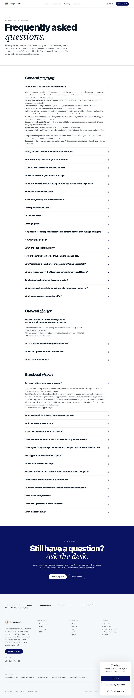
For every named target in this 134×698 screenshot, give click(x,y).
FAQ (40, 632)
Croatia (74, 624)
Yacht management (110, 629)
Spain (73, 632)
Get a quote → (122, 4)
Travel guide (77, 3)
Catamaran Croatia (27, 677)
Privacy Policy (9, 691)
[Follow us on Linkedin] (10, 661)
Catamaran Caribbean (59, 677)
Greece (74, 626)
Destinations (57, 3)
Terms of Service (20, 691)
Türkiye (74, 635)
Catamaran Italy (43, 677)
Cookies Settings (32, 691)
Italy (73, 629)
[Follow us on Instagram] (6, 661)
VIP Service (107, 626)
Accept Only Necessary (115, 685)
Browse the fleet (76, 577)
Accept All (115, 678)
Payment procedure (110, 632)
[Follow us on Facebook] (19, 661)
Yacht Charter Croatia (77, 677)
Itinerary (67, 3)
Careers (106, 635)
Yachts (47, 3)
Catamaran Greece (11, 677)
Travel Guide (43, 629)
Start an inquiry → (58, 577)
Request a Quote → (14, 651)
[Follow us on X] (15, 661)
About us (107, 624)
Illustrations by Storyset (91, 691)
